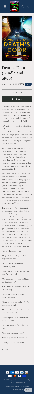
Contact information (12, 386)
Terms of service (18, 389)
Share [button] (6, 350)
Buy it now (17, 99)
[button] (5, 6)
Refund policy (20, 382)
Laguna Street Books (16, 380)
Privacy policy (25, 386)
